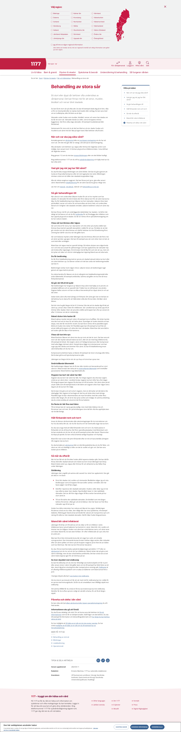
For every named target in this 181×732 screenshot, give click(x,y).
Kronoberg (77, 17)
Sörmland (77, 34)
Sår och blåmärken (64, 78)
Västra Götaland (99, 30)
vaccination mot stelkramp (79, 576)
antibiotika (79, 214)
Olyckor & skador (50, 78)
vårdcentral (69, 140)
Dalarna (56, 17)
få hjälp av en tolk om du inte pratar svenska (81, 623)
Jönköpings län (58, 38)
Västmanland (98, 26)
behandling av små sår (91, 187)
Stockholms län (79, 30)
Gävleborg (57, 26)
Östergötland (98, 38)
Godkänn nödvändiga (139, 727)
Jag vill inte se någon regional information (68, 45)
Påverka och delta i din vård (136, 123)
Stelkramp (102, 567)
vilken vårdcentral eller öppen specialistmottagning (84, 603)
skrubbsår (69, 187)
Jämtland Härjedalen (60, 34)
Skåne (76, 26)
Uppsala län (78, 38)
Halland (56, 30)
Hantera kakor (121, 727)
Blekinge (56, 13)
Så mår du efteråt (133, 113)
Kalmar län (77, 13)
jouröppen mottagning (88, 140)
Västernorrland (99, 22)
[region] (90, 727)
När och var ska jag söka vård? (137, 93)
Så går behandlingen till (135, 104)
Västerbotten (98, 17)
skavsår (62, 187)
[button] (108, 660)
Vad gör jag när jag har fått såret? (136, 98)
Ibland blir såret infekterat (136, 118)
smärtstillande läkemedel (87, 369)
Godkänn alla (157, 727)
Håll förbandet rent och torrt (137, 109)
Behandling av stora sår (80, 78)
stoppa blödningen (80, 155)
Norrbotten (77, 22)
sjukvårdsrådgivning (86, 160)
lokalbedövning (71, 183)
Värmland (97, 13)
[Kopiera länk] (103, 660)
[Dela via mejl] (98, 660)
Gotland (56, 22)
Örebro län (97, 34)
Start (41, 78)
